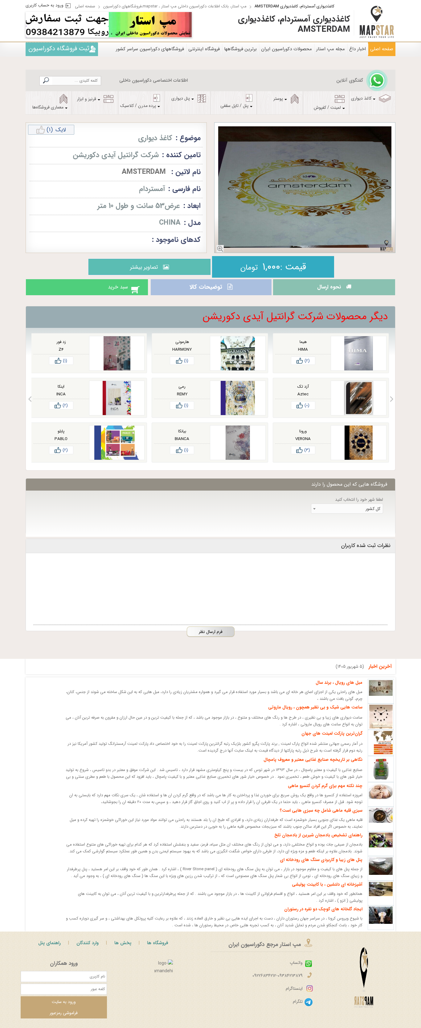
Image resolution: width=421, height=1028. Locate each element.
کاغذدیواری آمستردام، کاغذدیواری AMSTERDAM (294, 6)
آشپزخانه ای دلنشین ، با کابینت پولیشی (327, 890)
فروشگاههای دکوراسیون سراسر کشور (150, 49)
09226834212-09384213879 (277, 981)
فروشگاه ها (157, 948)
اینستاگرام (294, 994)
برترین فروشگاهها (240, 49)
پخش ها (122, 948)
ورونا (303, 437)
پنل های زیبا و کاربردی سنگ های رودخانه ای (321, 865)
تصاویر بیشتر (142, 267)
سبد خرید (111, 290)
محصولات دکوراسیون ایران (286, 49)
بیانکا (182, 437)
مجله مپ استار (330, 49)
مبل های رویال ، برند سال (339, 688)
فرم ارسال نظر (211, 637)
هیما (303, 347)
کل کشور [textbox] (373, 514)
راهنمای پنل (49, 948)
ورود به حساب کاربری (44, 5)
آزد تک (303, 392)
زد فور (61, 347)
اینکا (61, 392)
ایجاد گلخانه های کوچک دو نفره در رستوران (323, 914)
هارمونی (182, 347)
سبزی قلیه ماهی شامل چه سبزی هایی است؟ (321, 816)
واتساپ (296, 968)
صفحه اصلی (85, 6)
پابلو (61, 437)
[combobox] (347, 514)
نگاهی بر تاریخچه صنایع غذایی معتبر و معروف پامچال (313, 765)
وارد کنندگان (87, 948)
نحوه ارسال (327, 290)
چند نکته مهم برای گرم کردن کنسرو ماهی (325, 791)
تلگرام (298, 1007)
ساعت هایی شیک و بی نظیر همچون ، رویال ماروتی (315, 712)
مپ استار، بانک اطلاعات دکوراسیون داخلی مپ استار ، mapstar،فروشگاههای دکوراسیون (175, 6)
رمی (182, 392)
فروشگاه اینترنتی (204, 49)
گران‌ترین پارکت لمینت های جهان (331, 739)
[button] (391, 404)
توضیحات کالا (205, 290)
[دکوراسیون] (150, 24)
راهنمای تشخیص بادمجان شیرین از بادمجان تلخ (318, 840)
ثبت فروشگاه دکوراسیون (58, 48)
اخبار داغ (357, 49)
